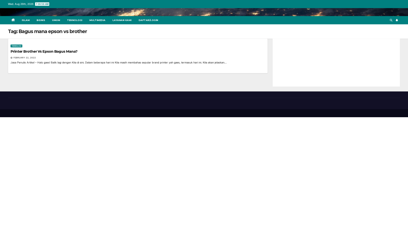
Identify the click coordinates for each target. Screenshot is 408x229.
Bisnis (41, 20)
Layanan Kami (122, 20)
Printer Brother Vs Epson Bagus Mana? (44, 51)
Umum (56, 20)
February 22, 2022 (25, 57)
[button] (391, 20)
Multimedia (97, 20)
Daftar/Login (148, 20)
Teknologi (74, 20)
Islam (26, 20)
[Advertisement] (336, 62)
